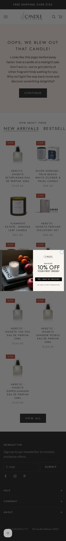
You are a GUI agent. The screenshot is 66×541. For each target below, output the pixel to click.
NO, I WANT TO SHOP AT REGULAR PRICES (48, 285)
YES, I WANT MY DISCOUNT (49, 279)
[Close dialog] (62, 252)
